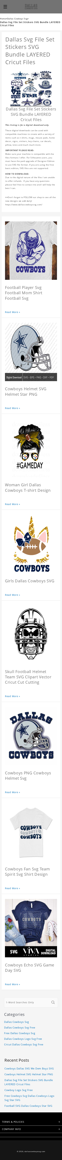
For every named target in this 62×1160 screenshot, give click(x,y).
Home (3, 18)
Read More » (12, 312)
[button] (5, 6)
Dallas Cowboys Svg (17, 18)
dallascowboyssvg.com (34, 1151)
